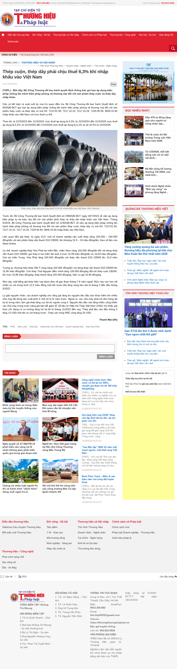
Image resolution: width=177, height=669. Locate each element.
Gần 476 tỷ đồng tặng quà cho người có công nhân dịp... (158, 120)
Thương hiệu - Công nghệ (123, 35)
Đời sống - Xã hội (41, 35)
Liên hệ (8, 576)
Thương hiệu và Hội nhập (66, 35)
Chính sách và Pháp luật (94, 35)
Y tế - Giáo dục (55, 532)
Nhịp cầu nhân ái (56, 548)
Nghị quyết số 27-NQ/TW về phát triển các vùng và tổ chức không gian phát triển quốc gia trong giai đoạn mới (20, 448)
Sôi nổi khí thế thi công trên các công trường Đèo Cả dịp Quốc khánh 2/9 (59, 488)
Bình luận (106, 356)
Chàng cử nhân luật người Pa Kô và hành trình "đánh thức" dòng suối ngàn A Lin (20, 488)
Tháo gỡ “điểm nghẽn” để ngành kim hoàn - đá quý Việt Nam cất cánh (148, 272)
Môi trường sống (56, 537)
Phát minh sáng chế (13, 556)
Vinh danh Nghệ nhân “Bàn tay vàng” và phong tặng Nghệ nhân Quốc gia (147, 281)
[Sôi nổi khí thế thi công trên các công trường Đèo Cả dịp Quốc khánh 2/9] (60, 471)
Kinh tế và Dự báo (87, 543)
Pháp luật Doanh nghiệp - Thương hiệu (133, 532)
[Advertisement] (148, 448)
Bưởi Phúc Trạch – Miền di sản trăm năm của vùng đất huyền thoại (98, 479)
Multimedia (13, 41)
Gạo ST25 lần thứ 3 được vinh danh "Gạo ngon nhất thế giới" (147, 332)
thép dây (34, 327)
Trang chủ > (11, 62)
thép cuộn (22, 327)
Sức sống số (9, 562)
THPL (12, 327)
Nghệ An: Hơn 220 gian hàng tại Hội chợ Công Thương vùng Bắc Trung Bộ (59, 446)
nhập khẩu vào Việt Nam (51, 327)
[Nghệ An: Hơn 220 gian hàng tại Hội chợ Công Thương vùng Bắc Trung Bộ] (60, 429)
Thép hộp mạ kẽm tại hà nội (138, 378)
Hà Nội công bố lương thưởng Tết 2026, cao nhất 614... (158, 171)
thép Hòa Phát (92, 327)
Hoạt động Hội (166, 35)
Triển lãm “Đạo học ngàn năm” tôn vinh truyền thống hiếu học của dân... (146, 262)
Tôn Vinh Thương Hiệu (51, 66)
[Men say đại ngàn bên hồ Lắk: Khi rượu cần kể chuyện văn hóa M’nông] (60, 390)
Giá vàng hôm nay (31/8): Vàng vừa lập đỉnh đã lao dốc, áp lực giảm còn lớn (98, 418)
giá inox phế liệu (150, 384)
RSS (24, 576)
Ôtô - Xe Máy (9, 567)
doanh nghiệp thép (74, 327)
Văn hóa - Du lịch (147, 35)
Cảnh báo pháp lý (121, 537)
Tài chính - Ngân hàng (106, 66)
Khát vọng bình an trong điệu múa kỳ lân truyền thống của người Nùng (20, 408)
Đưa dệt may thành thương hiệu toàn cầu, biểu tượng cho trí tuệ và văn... (148, 343)
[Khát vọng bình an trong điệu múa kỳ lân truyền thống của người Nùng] (21, 390)
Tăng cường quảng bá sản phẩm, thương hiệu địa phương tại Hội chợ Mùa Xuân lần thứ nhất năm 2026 (148, 250)
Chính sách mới (120, 527)
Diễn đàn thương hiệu (18, 35)
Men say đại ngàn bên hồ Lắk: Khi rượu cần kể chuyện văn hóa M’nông (60, 408)
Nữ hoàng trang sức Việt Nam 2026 (37, 55)
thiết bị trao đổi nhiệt (135, 392)
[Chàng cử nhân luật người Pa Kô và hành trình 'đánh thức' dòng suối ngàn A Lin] (21, 471)
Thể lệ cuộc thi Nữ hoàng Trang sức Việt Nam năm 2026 (158, 137)
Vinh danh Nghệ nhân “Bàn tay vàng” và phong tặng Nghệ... (158, 189)
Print (113, 84)
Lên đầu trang (167, 576)
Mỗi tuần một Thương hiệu (16, 532)
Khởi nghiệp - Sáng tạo (59, 543)
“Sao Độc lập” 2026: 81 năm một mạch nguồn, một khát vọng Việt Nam (99, 450)
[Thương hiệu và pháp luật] (27, 597)
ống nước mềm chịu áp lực (147, 373)
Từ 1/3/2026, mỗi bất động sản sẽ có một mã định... (157, 154)
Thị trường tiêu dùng (89, 548)
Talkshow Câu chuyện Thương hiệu (21, 527)
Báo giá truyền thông (102, 626)
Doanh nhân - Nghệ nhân (79, 66)
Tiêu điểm (52, 527)
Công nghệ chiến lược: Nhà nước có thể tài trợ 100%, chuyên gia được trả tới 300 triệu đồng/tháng (99, 384)
